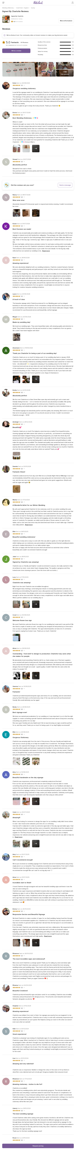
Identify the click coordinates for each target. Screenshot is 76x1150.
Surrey (33, 8)
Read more (46, 251)
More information (66, 21)
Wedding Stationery (8, 8)
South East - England (22, 8)
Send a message (65, 185)
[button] (38, 185)
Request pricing (38, 1146)
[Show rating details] (24, 85)
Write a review (16, 51)
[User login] (72, 2)
